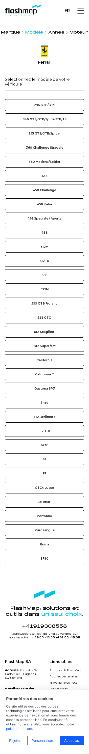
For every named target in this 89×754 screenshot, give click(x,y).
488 (44, 232)
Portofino (44, 516)
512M (44, 247)
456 (44, 176)
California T (44, 374)
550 (44, 275)
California (44, 360)
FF (44, 473)
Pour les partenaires (63, 676)
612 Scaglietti (44, 332)
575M (45, 289)
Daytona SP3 (44, 388)
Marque (10, 32)
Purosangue (45, 530)
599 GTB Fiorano (44, 303)
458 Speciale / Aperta (44, 218)
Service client (58, 689)
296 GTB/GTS (44, 105)
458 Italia (44, 204)
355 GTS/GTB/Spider (44, 133)
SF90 (44, 558)
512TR (44, 261)
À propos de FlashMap (65, 670)
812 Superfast (45, 346)
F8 (44, 459)
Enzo (44, 402)
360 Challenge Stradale (44, 147)
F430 (44, 445)
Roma (44, 544)
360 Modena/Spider (44, 162)
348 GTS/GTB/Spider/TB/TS (45, 119)
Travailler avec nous (63, 682)
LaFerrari (44, 502)
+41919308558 (44, 626)
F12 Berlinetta (44, 417)
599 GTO (44, 317)
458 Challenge (44, 190)
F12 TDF (45, 431)
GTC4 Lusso (44, 487)
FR (67, 10)
